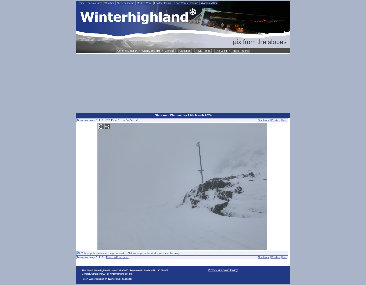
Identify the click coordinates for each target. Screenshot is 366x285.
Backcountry (94, 3)
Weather (109, 3)
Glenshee (185, 50)
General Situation (127, 50)
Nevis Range (203, 50)
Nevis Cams (181, 3)
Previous (275, 120)
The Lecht (221, 50)
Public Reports (240, 50)
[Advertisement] (183, 83)
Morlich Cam (144, 3)
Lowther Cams (163, 3)
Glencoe (170, 50)
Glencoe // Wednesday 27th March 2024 (183, 115)
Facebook (126, 279)
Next (284, 120)
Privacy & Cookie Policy (223, 270)
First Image (263, 120)
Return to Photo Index (117, 257)
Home (81, 3)
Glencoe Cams (126, 3)
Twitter (111, 279)
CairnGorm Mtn (151, 50)
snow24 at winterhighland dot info (115, 273)
